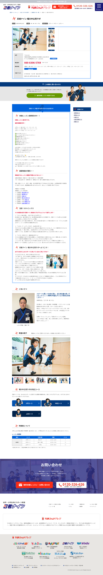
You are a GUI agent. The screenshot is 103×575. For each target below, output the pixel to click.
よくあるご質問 (93, 504)
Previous (51, 28)
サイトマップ (93, 506)
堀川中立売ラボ (26, 198)
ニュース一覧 (52, 506)
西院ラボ (76, 121)
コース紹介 (71, 504)
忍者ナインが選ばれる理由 (55, 504)
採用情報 (35, 567)
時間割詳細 (30, 69)
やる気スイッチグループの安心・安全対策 (74, 565)
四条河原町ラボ (26, 203)
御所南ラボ (24, 194)
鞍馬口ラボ (27, 201)
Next (51, 50)
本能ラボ (24, 196)
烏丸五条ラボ (25, 192)
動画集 (81, 506)
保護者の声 (82, 504)
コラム (70, 506)
